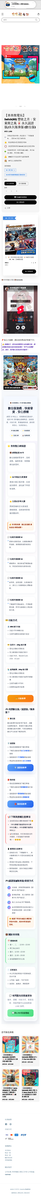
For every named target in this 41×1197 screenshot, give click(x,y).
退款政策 (27, 1193)
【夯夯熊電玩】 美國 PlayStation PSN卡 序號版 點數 (20, 4)
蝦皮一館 (8, 1153)
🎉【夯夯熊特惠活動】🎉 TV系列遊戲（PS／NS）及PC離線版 (21, 258)
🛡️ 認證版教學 (20, 768)
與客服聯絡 (8, 1160)
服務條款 (14, 1193)
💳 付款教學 (20, 698)
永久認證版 (10, 183)
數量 (5, 187)
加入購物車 (20, 202)
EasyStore (28, 1189)
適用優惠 (7, 166)
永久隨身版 (22, 183)
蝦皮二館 (8, 1155)
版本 (5, 179)
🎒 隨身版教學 (20, 804)
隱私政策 (20, 1193)
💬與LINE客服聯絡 (20, 197)
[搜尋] (36, 20)
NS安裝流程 (8, 1158)
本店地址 (8, 1150)
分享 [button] (8, 208)
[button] (2, 14)
